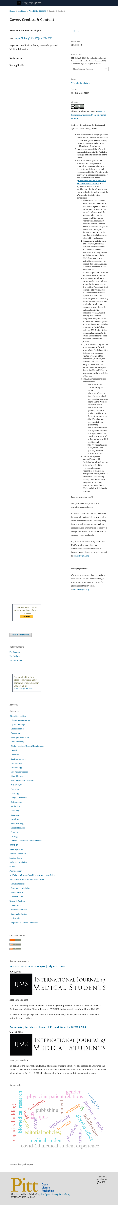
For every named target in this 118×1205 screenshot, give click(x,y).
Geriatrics (15, 754)
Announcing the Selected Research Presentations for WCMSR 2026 (47, 1027)
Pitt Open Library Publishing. (56, 1194)
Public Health (17, 892)
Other (12, 866)
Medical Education (17, 853)
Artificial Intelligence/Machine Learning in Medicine (32, 875)
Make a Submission (21, 634)
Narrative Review (19, 909)
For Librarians (15, 660)
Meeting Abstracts (17, 849)
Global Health (17, 896)
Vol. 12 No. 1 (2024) (37, 11)
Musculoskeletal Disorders (22, 780)
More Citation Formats (83, 69)
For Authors (14, 656)
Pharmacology (15, 871)
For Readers (14, 652)
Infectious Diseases (19, 772)
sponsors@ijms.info (23, 688)
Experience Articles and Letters (25, 922)
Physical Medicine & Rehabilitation (26, 840)
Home (12, 11)
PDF (77, 31)
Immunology (16, 767)
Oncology (15, 793)
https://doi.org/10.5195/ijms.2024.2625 (33, 38)
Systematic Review (19, 914)
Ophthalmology (18, 724)
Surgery (14, 832)
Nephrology (16, 784)
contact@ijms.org (81, 555)
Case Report (16, 905)
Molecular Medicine (18, 862)
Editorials (15, 918)
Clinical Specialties (17, 716)
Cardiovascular (17, 728)
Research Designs (17, 901)
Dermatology (16, 733)
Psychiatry (15, 815)
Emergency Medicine (20, 737)
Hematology (16, 763)
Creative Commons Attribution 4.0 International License (88, 115)
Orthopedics (16, 802)
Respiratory (16, 819)
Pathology (15, 810)
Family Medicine (18, 883)
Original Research (19, 797)
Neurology (15, 789)
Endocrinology (17, 741)
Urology (14, 836)
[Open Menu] (3, 3)
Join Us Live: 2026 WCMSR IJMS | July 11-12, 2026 (37, 966)
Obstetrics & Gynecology (22, 720)
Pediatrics (15, 806)
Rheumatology (17, 823)
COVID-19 (13, 845)
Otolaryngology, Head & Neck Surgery (27, 746)
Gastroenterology (18, 759)
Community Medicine (20, 888)
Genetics (14, 750)
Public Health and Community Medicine (26, 879)
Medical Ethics (15, 858)
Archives (22, 11)
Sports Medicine (18, 827)
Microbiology (17, 776)
